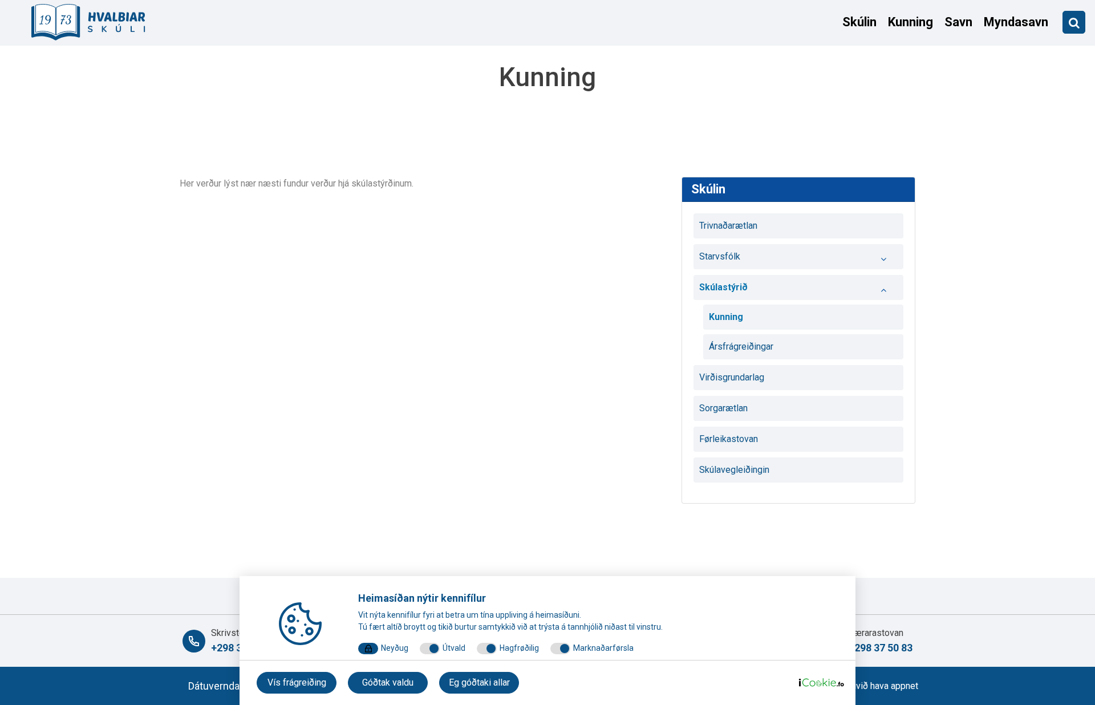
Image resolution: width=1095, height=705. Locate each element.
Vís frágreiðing (296, 682)
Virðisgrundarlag (731, 377)
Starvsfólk (719, 256)
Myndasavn (1016, 22)
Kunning (910, 22)
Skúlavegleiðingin (734, 469)
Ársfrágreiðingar (741, 346)
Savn (958, 22)
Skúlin (859, 22)
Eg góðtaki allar (479, 682)
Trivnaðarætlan (728, 225)
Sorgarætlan (723, 408)
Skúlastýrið (723, 287)
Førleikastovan (728, 438)
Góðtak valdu (387, 682)
